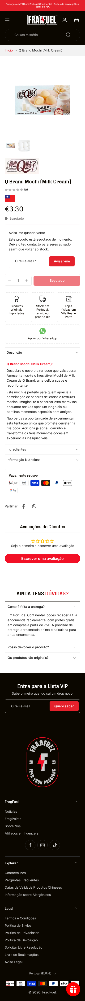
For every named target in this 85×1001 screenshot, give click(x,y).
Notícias (11, 811)
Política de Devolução (21, 940)
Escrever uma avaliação (42, 558)
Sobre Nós (13, 826)
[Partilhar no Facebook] (23, 506)
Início (9, 50)
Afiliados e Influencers (21, 833)
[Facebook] (30, 845)
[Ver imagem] (11, 145)
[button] (7, 19)
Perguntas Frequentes (22, 880)
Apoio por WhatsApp (42, 338)
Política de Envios (18, 925)
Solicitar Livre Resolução (23, 947)
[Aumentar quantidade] (26, 281)
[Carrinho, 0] (75, 20)
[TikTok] (55, 845)
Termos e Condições (20, 918)
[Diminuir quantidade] (9, 281)
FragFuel (49, 992)
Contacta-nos (15, 873)
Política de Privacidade (22, 933)
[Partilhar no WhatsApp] (34, 506)
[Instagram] (42, 845)
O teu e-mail (26, 261)
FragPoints (13, 818)
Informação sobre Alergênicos (28, 895)
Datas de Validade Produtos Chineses (33, 887)
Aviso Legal (13, 962)
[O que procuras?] (68, 35)
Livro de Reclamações (21, 955)
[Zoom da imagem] (42, 100)
